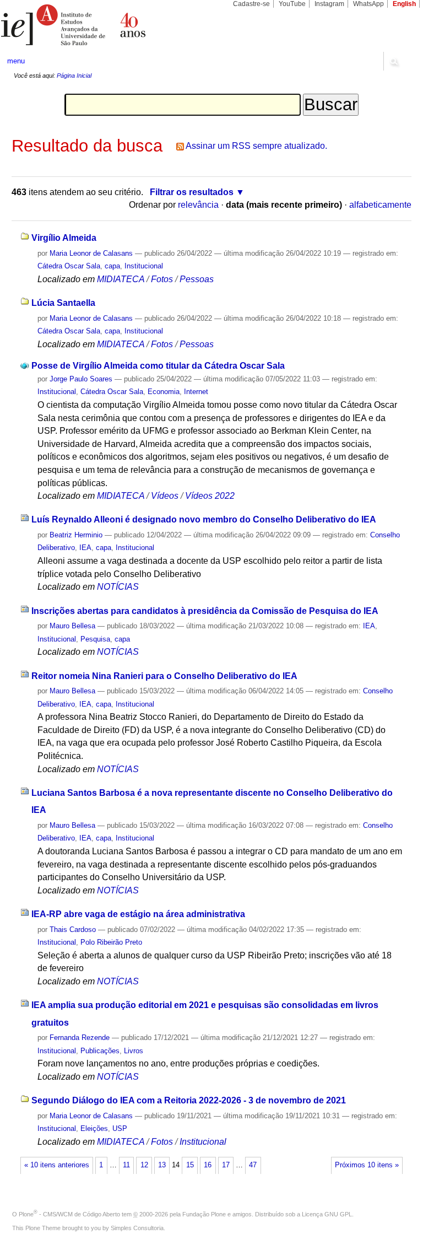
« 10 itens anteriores (56, 1165)
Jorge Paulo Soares (81, 379)
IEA (85, 547)
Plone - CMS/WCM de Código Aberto (69, 1214)
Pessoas (197, 279)
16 (208, 1165)
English (404, 4)
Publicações (100, 1051)
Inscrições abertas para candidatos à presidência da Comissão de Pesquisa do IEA (204, 611)
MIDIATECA (120, 279)
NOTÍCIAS (118, 586)
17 (226, 1165)
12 (144, 1165)
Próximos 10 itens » (367, 1165)
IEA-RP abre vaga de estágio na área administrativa (138, 914)
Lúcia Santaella (63, 303)
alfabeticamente (380, 204)
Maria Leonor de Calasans (91, 253)
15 (190, 1165)
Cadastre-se (251, 4)
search (393, 61)
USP (119, 1128)
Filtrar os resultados (192, 192)
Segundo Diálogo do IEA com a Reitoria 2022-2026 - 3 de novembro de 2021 (188, 1100)
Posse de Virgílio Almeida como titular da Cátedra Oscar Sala (158, 365)
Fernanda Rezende (80, 1037)
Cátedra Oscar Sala (68, 266)
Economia (164, 391)
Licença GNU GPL (327, 1214)
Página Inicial (74, 75)
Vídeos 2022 (210, 495)
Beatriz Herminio (76, 535)
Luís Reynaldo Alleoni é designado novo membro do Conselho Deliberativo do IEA (203, 519)
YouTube (292, 4)
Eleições (94, 1128)
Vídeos (164, 495)
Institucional (143, 266)
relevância (198, 204)
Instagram (329, 4)
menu (16, 61)
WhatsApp (368, 4)
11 (126, 1165)
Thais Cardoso (73, 929)
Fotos (162, 279)
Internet (196, 391)
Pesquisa (95, 639)
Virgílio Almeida (63, 238)
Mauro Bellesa (72, 626)
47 (253, 1165)
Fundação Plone (204, 1214)
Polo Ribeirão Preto (111, 942)
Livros (133, 1051)
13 (162, 1165)
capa (112, 266)
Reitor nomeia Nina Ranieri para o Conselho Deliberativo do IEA (164, 676)
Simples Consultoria (137, 1228)
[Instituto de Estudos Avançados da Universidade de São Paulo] (106, 24)
